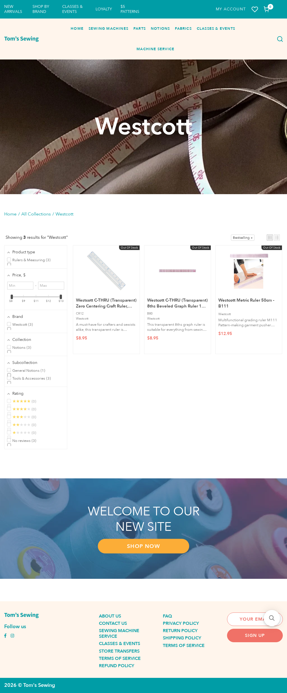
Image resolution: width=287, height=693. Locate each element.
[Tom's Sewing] (21, 39)
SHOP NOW (143, 546)
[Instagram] (12, 636)
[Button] (278, 39)
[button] (270, 237)
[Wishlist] (255, 9)
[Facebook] (5, 636)
